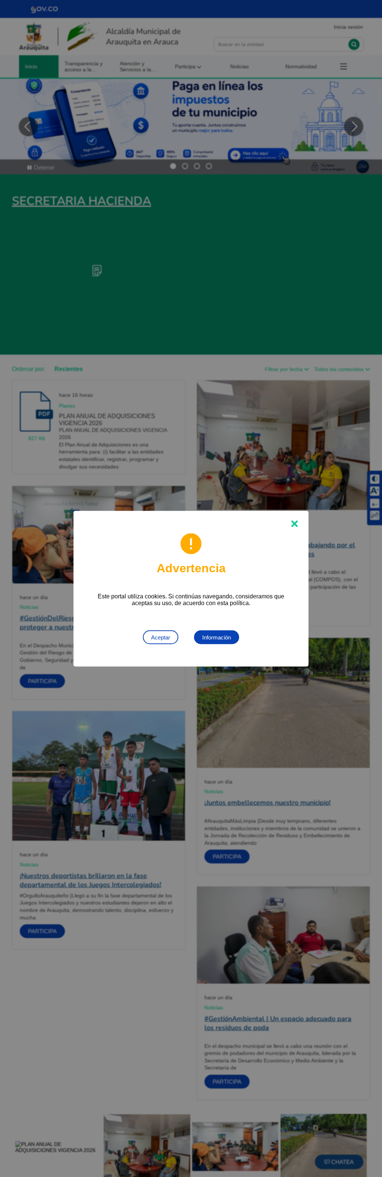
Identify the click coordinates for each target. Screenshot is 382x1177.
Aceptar (160, 637)
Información (216, 637)
